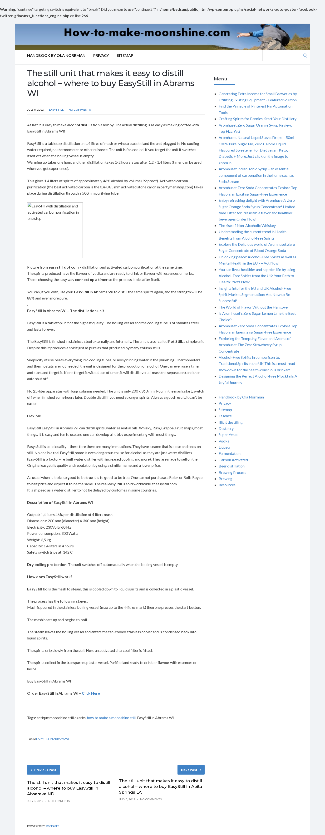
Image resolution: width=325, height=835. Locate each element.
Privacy (101, 55)
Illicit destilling (231, 422)
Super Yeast (228, 434)
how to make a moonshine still (111, 717)
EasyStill (56, 109)
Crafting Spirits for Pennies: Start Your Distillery (257, 118)
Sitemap (125, 55)
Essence (225, 415)
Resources (227, 484)
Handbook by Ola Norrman (56, 55)
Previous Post (45, 770)
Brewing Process (232, 472)
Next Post (189, 770)
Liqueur (225, 447)
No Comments (80, 109)
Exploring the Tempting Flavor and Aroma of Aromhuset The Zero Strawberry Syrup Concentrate (255, 344)
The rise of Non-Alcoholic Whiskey (247, 225)
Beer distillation (232, 466)
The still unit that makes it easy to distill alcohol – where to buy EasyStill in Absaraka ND (68, 788)
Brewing (225, 478)
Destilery (226, 428)
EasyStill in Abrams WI (52, 739)
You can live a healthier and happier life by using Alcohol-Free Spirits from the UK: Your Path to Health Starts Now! (257, 275)
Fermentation (230, 453)
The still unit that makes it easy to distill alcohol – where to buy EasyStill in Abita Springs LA (160, 786)
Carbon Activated (233, 459)
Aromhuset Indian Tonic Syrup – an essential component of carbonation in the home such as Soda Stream (256, 175)
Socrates (52, 826)
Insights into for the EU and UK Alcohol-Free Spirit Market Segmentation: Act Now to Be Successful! (255, 294)
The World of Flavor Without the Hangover (254, 307)
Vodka (224, 441)
